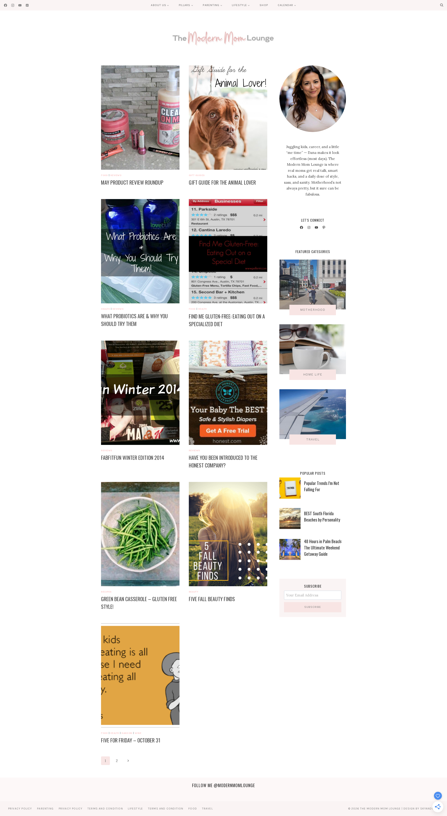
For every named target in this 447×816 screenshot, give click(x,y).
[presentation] (140, 117)
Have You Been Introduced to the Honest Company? (223, 461)
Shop (264, 5)
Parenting (45, 808)
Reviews (116, 175)
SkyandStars (430, 808)
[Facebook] (5, 5)
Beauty (193, 591)
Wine (138, 733)
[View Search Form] (442, 5)
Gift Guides (197, 175)
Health (105, 308)
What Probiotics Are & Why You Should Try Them (134, 319)
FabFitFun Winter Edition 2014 (132, 457)
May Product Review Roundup (132, 182)
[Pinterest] (27, 5)
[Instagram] (13, 5)
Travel (207, 808)
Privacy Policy (20, 808)
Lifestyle (135, 808)
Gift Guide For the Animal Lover (222, 182)
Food (104, 175)
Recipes (106, 591)
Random (127, 733)
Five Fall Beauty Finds (212, 599)
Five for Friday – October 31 (130, 740)
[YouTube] (20, 5)
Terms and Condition (105, 808)
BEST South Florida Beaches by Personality (322, 516)
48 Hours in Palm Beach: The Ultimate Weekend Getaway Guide (323, 547)
